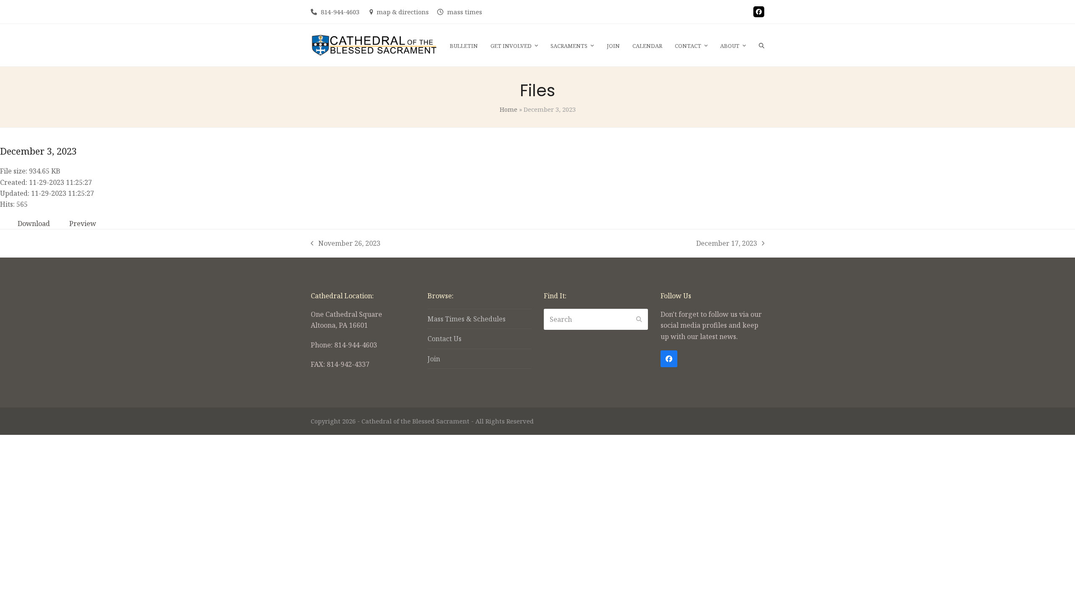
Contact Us (444, 338)
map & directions (403, 12)
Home (508, 109)
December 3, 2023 (38, 151)
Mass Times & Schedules (466, 319)
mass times (464, 12)
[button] (761, 45)
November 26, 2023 (345, 244)
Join (433, 358)
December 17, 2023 (726, 244)
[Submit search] (639, 319)
